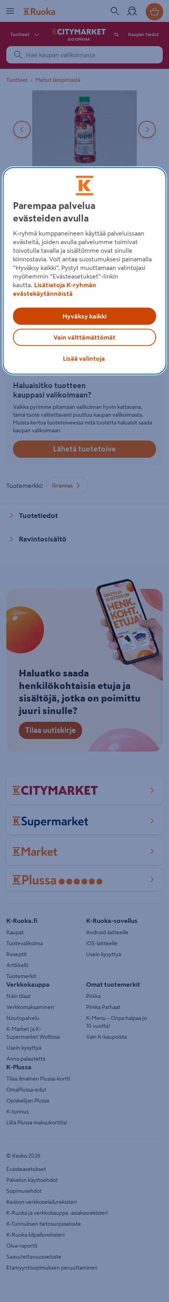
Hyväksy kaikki (84, 316)
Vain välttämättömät (84, 337)
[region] (84, 271)
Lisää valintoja (84, 358)
